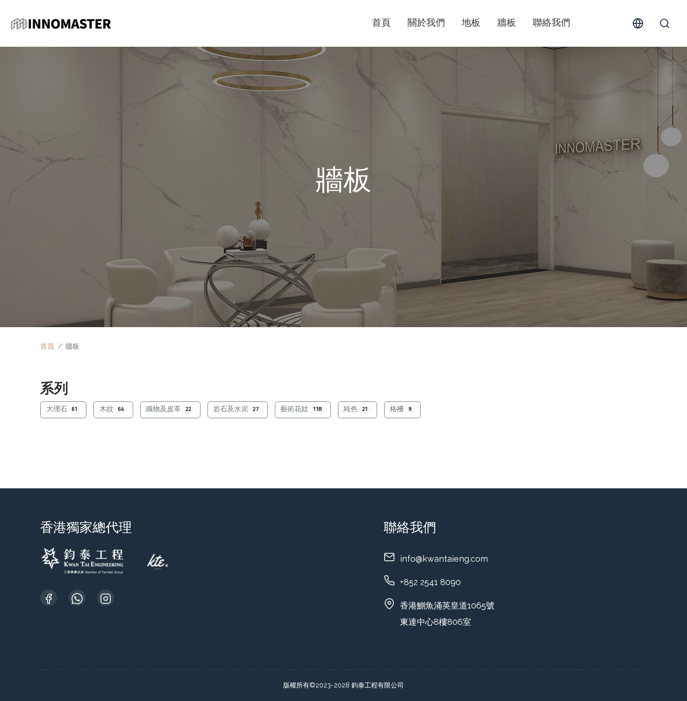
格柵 (400, 409)
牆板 (506, 23)
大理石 (62, 409)
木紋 (112, 409)
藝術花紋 (301, 409)
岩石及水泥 (235, 409)
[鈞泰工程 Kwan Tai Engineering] (60, 23)
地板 (471, 23)
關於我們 (426, 23)
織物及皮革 (168, 409)
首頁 (381, 23)
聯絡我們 (551, 23)
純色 (356, 409)
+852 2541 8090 (430, 582)
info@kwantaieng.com (444, 559)
